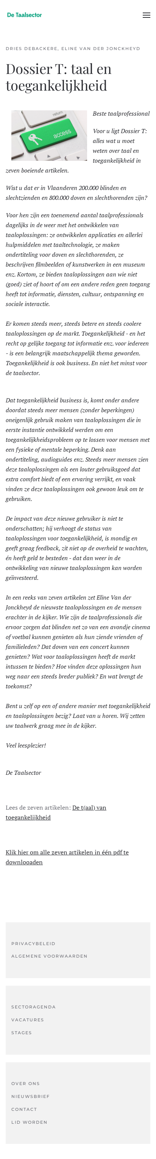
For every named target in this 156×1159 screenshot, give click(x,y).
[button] (146, 15)
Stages (21, 1032)
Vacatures (27, 1019)
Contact (24, 1109)
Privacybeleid (33, 943)
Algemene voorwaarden (49, 956)
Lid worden (29, 1122)
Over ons (25, 1083)
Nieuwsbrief (30, 1096)
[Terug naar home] (25, 15)
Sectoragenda (33, 1007)
